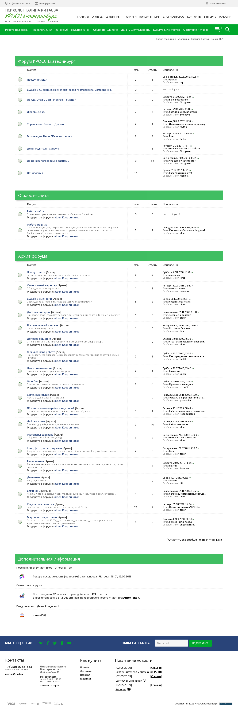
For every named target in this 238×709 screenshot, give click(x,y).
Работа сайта (35, 211)
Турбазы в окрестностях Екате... (187, 397)
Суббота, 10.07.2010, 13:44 (177, 368)
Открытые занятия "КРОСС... (184, 507)
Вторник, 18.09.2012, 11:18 (177, 121)
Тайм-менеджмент (180, 315)
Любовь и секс (36, 421)
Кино (172, 451)
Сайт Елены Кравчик (129, 680)
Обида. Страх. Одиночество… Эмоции (51, 99)
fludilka (173, 79)
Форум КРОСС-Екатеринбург (46, 61)
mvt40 (183, 126)
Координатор (70, 217)
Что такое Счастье (179, 328)
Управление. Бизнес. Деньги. (45, 124)
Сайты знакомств (178, 424)
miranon (184, 291)
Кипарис (121, 689)
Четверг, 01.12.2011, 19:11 (176, 145)
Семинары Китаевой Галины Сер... (187, 493)
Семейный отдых (38, 394)
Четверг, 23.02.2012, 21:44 (177, 133)
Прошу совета (36, 272)
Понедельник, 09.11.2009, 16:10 (180, 227)
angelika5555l (187, 524)
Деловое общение (39, 338)
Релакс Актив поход (180, 521)
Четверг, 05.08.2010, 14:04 (177, 504)
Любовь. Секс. (36, 111)
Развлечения (35, 461)
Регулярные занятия (40, 504)
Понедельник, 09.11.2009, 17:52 (180, 491)
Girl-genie (185, 102)
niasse (37, 615)
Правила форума (200, 39)
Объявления (35, 172)
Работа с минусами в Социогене (187, 411)
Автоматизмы (177, 288)
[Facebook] (47, 643)
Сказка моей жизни (180, 301)
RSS (221, 39)
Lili (181, 483)
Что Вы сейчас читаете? (182, 160)
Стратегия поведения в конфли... (187, 341)
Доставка (85, 671)
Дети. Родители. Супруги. (43, 148)
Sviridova (185, 114)
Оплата (84, 667)
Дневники (33, 477)
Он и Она (33, 381)
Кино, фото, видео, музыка (44, 448)
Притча (173, 465)
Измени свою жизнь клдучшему (187, 124)
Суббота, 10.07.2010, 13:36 (177, 353)
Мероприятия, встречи (42, 517)
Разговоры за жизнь (40, 434)
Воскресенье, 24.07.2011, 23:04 (180, 435)
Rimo (182, 277)
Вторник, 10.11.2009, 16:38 (177, 338)
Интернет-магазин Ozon (182, 437)
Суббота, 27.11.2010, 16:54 (176, 272)
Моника (184, 175)
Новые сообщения (166, 39)
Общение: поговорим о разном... (48, 160)
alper (57, 217)
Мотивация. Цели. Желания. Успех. (50, 136)
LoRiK (183, 359)
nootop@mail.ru (14, 673)
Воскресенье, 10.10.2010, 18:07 (179, 325)
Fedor (183, 139)
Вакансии (174, 371)
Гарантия (85, 678)
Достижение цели (39, 312)
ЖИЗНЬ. (173, 480)
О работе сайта (33, 195)
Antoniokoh (131, 597)
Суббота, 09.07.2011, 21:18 (177, 381)
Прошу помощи (37, 79)
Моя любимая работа (41, 351)
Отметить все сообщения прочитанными (195, 539)
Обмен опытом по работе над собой (50, 408)
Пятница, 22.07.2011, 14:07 (177, 421)
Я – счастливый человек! (43, 325)
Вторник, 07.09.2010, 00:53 (177, 519)
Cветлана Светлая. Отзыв (183, 111)
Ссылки (156, 667)
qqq (182, 82)
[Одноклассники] (62, 643)
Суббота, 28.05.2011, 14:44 (177, 462)
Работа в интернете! (180, 172)
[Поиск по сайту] (227, 29)
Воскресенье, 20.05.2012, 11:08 (180, 76)
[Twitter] (55, 643)
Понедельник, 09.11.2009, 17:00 (180, 394)
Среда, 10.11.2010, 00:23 (176, 477)
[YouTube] (69, 643)
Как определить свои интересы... (187, 356)
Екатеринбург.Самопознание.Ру (136, 671)
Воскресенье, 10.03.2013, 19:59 (180, 157)
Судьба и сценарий (39, 298)
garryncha (185, 400)
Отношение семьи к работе (184, 148)
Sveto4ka (185, 468)
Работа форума (37, 224)
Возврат (85, 674)
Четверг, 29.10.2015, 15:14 (176, 109)
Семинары (34, 490)
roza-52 (184, 387)
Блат (171, 136)
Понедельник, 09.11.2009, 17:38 (180, 312)
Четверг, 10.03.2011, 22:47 (177, 285)
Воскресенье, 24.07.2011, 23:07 (180, 448)
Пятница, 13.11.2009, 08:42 (177, 408)
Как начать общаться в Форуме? (187, 230)
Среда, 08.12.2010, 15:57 (175, 298)
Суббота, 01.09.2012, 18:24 (177, 96)
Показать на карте (49, 685)
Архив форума (32, 256)
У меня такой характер (42, 285)
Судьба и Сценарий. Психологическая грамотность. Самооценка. (69, 89)
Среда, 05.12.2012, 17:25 (175, 170)
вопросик (174, 275)
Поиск (214, 39)
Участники (184, 39)
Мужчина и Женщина (181, 384)
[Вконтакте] (40, 643)
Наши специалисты (39, 368)
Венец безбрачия (178, 99)
